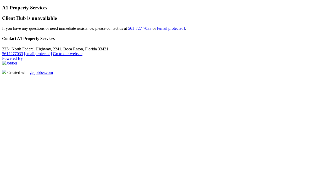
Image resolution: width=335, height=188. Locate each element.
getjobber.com (41, 72)
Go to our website (67, 53)
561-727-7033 (140, 28)
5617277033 (12, 53)
